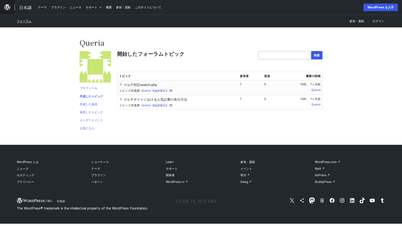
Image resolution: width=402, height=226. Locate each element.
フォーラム (24, 21)
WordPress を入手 (380, 7)
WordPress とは (28, 162)
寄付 (245, 175)
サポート (172, 168)
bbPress (322, 175)
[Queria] (95, 67)
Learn (170, 162)
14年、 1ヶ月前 (310, 84)
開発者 (170, 175)
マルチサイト (160, 90)
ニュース (22, 168)
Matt (320, 168)
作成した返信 (88, 104)
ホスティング (25, 175)
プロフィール (88, 88)
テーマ (95, 168)
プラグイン (98, 175)
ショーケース (100, 162)
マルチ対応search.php (140, 85)
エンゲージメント (91, 120)
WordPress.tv (177, 182)
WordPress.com (327, 162)
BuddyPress (325, 182)
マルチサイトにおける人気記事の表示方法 (155, 99)
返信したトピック (91, 112)
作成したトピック (91, 96)
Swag (246, 182)
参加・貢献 (247, 162)
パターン (97, 182)
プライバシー (25, 182)
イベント (246, 168)
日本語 (61, 201)
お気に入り (87, 128)
